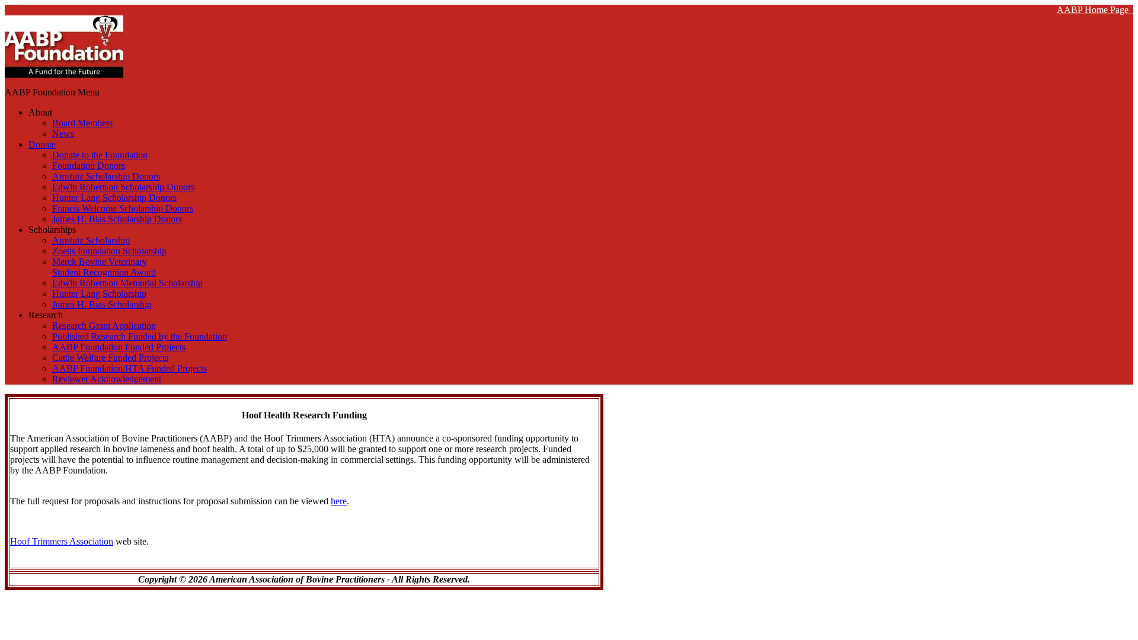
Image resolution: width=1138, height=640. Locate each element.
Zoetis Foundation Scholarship (109, 251)
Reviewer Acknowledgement (106, 379)
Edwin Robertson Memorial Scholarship (127, 283)
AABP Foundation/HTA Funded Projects (129, 368)
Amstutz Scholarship (91, 240)
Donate (42, 144)
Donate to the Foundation (100, 155)
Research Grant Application (104, 326)
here (339, 501)
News (63, 134)
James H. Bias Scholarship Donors (117, 219)
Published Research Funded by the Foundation (139, 336)
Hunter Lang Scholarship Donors (114, 198)
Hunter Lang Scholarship (99, 294)
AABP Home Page (1095, 10)
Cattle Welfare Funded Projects (110, 358)
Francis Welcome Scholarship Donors (122, 208)
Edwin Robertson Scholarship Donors (123, 187)
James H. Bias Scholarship (102, 304)
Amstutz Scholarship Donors (106, 176)
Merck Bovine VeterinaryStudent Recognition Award (104, 267)
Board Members (82, 123)
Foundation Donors (88, 166)
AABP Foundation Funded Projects (119, 347)
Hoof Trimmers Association (61, 541)
